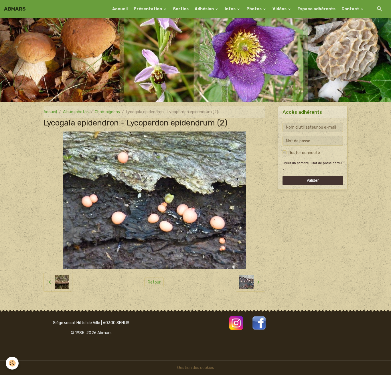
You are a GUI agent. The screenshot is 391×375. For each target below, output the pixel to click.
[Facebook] (259, 322)
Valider (313, 180)
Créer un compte (296, 163)
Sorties (181, 9)
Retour (154, 282)
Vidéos (279, 9)
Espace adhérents (316, 9)
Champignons (107, 111)
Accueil (120, 9)
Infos (230, 9)
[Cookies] (12, 363)
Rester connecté (304, 152)
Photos (254, 9)
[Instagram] (236, 322)
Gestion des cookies (195, 367)
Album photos (76, 111)
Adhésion (205, 9)
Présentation (148, 9)
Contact (350, 9)
